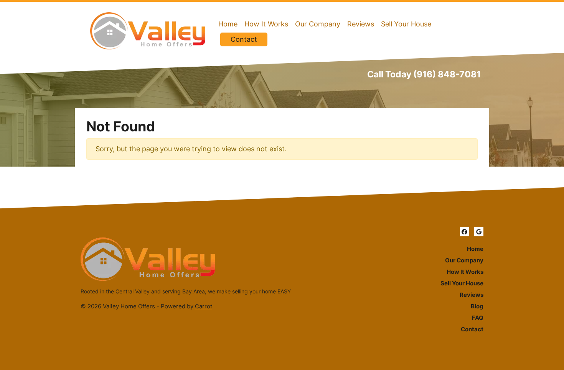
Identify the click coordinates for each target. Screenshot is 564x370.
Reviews (360, 24)
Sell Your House (406, 24)
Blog (477, 306)
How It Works (266, 24)
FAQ (477, 317)
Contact (244, 39)
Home (227, 24)
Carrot (203, 306)
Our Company (317, 24)
